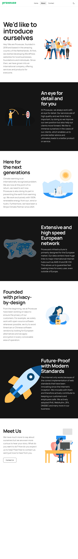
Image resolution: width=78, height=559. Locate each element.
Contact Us (10, 460)
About (43, 3)
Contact (51, 3)
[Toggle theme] (74, 3)
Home (36, 3)
